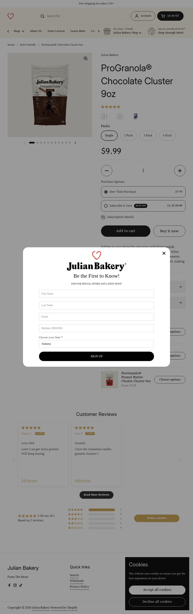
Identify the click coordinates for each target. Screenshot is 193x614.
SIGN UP (97, 356)
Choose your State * (51, 337)
